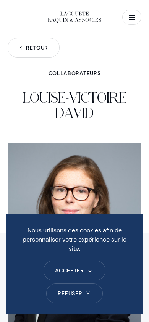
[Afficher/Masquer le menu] (131, 17)
